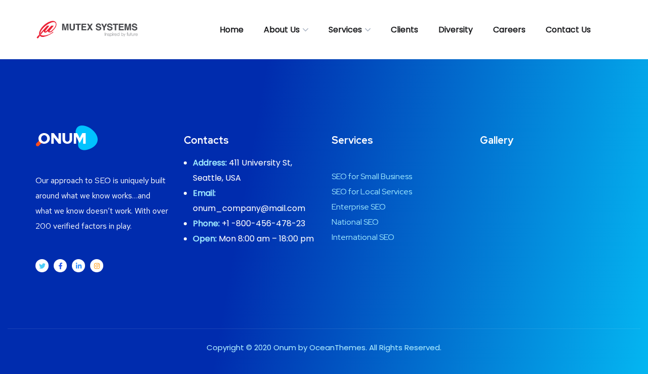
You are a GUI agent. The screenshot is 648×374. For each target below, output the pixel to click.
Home (232, 29)
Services (345, 29)
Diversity (455, 29)
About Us (282, 29)
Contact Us (568, 29)
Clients (404, 29)
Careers (509, 29)
